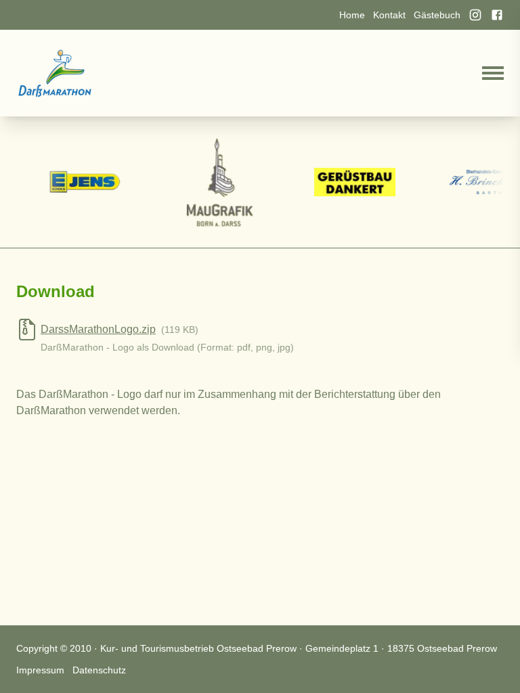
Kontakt (389, 14)
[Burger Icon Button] (493, 73)
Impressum (40, 670)
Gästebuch (437, 14)
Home (352, 14)
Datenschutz (99, 670)
